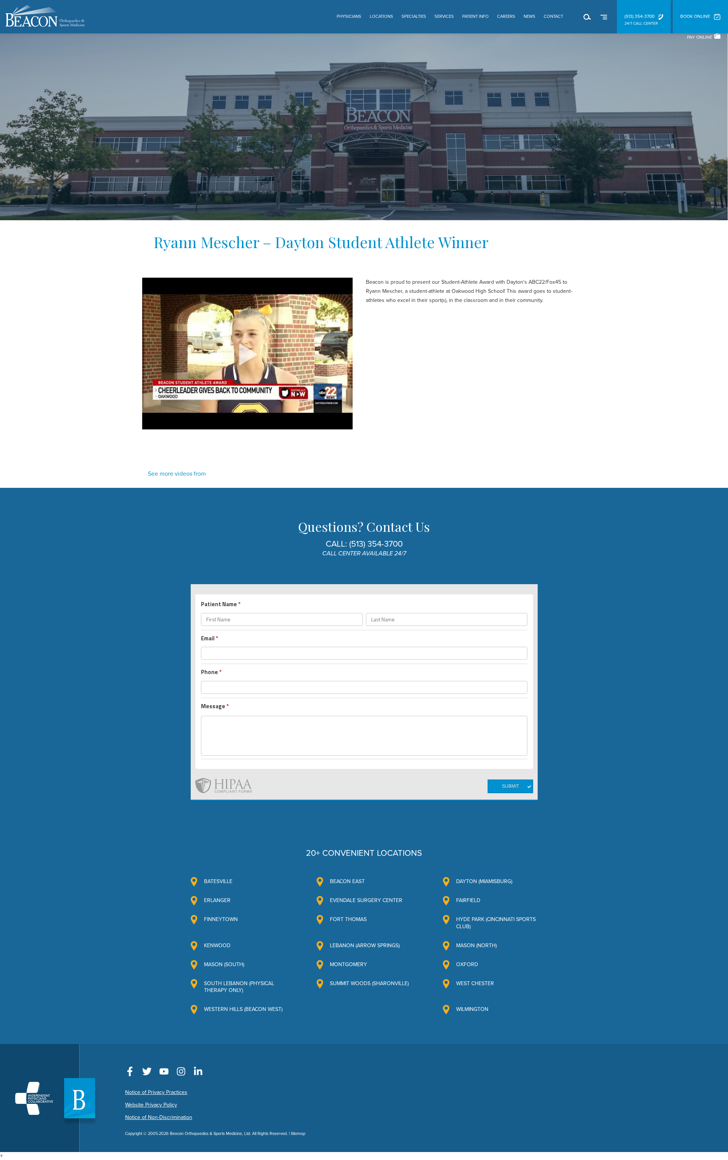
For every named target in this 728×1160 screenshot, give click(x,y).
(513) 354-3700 (639, 16)
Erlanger (217, 900)
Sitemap (298, 1133)
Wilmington (472, 1009)
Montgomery (348, 964)
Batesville (218, 881)
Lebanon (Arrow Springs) (365, 945)
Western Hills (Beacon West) (243, 1009)
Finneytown (221, 919)
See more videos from (177, 474)
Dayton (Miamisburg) (484, 881)
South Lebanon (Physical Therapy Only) (239, 986)
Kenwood (217, 945)
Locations (381, 16)
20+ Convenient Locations (364, 853)
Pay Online (700, 37)
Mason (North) (476, 945)
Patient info (475, 16)
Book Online (695, 16)
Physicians (349, 16)
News (529, 16)
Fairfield (468, 900)
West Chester (475, 983)
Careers (506, 16)
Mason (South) (224, 964)
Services (444, 16)
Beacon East (347, 881)
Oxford (467, 964)
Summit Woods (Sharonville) (369, 983)
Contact (553, 16)
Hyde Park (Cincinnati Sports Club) (496, 922)
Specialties (414, 16)
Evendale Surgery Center (366, 900)
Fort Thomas (348, 919)
